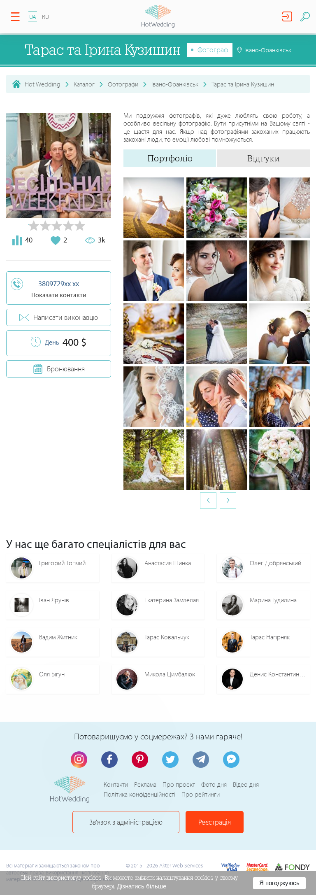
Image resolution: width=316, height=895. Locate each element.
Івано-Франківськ (174, 84)
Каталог (84, 84)
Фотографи (123, 84)
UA (32, 17)
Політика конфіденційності (139, 794)
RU (45, 17)
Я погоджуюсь (279, 882)
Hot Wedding (42, 84)
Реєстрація (214, 822)
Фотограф (213, 49)
